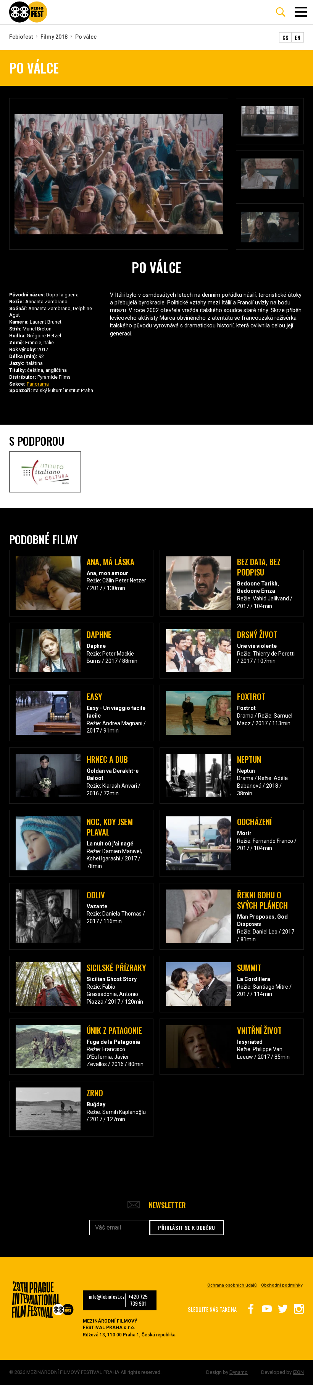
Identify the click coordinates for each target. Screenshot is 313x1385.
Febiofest (21, 37)
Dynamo (238, 1372)
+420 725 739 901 (138, 1300)
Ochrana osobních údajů (232, 1285)
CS (285, 37)
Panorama (38, 384)
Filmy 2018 (54, 37)
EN (297, 37)
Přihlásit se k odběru (186, 1227)
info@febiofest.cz (107, 1296)
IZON (298, 1372)
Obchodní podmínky (281, 1285)
